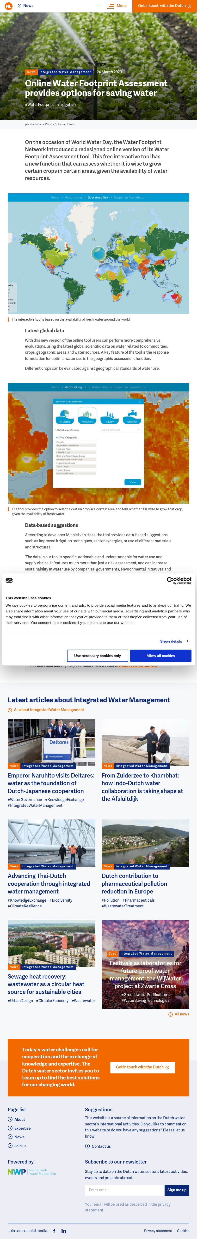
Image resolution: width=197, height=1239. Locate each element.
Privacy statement (158, 1231)
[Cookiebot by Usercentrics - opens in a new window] (170, 580)
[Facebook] (54, 1231)
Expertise (22, 1129)
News (28, 6)
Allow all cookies (161, 656)
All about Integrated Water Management (49, 710)
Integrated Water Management (65, 72)
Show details (171, 641)
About (19, 1120)
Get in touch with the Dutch (162, 6)
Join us (20, 1146)
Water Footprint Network (138, 666)
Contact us (101, 1147)
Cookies (183, 1231)
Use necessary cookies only (97, 656)
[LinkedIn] (62, 1231)
